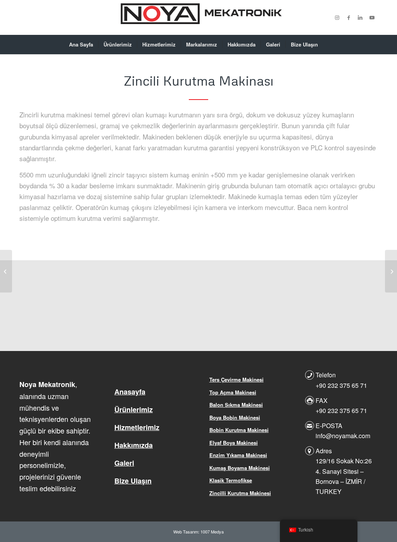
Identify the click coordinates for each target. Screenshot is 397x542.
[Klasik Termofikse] (6, 271)
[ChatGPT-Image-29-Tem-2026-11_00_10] (198, 17)
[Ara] (328, 44)
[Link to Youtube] (372, 17)
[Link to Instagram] (337, 17)
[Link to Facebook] (348, 17)
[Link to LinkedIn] (360, 17)
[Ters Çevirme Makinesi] (391, 271)
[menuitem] (81, 44)
